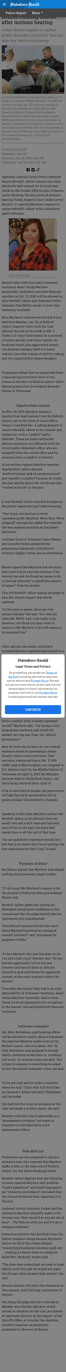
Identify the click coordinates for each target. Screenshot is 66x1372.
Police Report (16, 13)
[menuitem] (38, 13)
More (36, 13)
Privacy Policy (40, 680)
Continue (33, 709)
